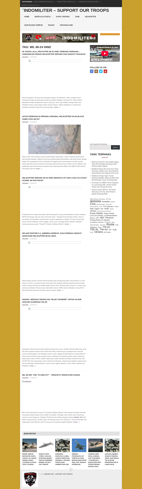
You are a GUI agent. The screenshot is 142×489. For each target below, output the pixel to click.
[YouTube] (105, 71)
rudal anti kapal (94, 225)
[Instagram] (96, 71)
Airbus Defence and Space (97, 199)
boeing (113, 201)
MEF (102, 218)
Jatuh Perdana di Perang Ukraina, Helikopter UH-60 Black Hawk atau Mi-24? (53, 117)
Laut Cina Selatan (96, 215)
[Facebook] (91, 71)
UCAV (91, 232)
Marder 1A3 (78, 417)
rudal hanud (103, 225)
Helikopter (90, 17)
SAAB (116, 225)
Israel (106, 209)
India (92, 209)
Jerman (93, 211)
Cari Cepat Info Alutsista (98, 144)
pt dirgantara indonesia (97, 222)
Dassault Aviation (100, 204)
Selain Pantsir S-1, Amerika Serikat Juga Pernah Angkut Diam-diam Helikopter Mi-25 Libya (52, 234)
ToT (110, 230)
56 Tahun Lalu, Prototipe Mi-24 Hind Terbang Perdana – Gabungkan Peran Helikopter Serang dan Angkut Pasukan (53, 53)
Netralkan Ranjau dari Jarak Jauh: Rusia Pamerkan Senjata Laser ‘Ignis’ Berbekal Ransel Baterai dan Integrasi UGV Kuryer (105, 171)
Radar (51, 25)
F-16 (100, 206)
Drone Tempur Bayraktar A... (44, 1)
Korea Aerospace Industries (104, 211)
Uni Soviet (107, 232)
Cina (92, 204)
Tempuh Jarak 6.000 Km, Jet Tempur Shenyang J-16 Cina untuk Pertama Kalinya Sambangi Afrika (104, 192)
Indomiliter (25, 305)
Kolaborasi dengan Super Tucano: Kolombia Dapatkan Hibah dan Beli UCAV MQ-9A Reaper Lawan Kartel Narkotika (105, 178)
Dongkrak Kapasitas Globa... (89, 1)
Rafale (113, 222)
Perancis (109, 218)
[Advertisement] (105, 108)
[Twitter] (101, 71)
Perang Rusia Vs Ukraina (100, 220)
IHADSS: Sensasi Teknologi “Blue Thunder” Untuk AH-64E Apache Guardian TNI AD (51, 300)
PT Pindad (107, 222)
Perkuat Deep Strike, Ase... (66, 1)
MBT (97, 218)
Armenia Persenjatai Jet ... (30, 5)
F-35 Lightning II (108, 206)
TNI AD (106, 227)
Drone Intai (108, 204)
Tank (77, 17)
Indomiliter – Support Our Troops (58, 474)
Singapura (93, 227)
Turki (114, 230)
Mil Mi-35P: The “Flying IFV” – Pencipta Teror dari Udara (51, 375)
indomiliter (25, 57)
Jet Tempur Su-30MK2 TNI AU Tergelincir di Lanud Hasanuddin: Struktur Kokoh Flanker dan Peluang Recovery (105, 185)
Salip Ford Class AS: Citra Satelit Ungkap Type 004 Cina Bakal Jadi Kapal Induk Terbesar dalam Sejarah (105, 164)
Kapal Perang (63, 17)
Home (26, 17)
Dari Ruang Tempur (33, 25)
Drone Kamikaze (94, 206)
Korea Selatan (96, 213)
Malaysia (92, 218)
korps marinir (109, 213)
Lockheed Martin (110, 215)
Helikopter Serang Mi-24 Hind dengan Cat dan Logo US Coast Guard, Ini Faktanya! (54, 179)
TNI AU (104, 229)
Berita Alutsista (43, 17)
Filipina (117, 206)
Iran (102, 209)
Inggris (97, 209)
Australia (106, 202)
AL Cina (108, 199)
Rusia (110, 224)
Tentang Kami (66, 25)
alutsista (95, 201)
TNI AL (94, 229)
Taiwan (100, 227)
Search (115, 147)
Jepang (112, 208)
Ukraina (98, 232)
